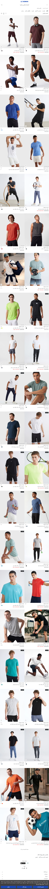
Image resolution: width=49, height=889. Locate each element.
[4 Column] (3, 13)
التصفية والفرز (45, 13)
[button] (26, 47)
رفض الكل (24, 887)
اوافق (8, 887)
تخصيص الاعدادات (40, 887)
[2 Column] (5, 13)
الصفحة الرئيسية (45, 8)
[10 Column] (1, 13)
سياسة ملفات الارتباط (40, 884)
